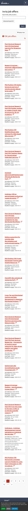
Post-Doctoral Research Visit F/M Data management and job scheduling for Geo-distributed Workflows (13, 218)
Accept (3, 508)
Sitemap (6, 500)
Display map (21, 32)
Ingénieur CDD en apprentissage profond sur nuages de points (14, 196)
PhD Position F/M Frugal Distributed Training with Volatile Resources (13, 260)
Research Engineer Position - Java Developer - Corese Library (14, 387)
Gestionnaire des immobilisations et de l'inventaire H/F (12, 368)
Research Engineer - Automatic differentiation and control (13, 67)
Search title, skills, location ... (9, 14)
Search (22, 26)
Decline (8, 508)
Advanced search (8, 21)
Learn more (14, 508)
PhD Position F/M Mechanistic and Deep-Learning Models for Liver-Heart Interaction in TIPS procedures (14, 462)
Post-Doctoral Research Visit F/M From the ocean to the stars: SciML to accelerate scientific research (13, 409)
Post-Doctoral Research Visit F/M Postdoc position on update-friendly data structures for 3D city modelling (13, 110)
